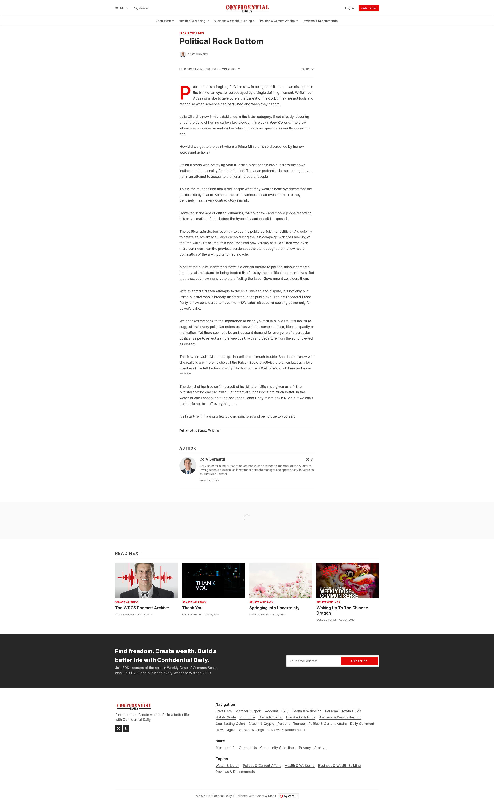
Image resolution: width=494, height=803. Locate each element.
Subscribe (368, 8)
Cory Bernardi (198, 54)
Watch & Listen (227, 765)
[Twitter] (307, 459)
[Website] (312, 459)
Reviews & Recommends (235, 772)
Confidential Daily (219, 796)
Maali (272, 796)
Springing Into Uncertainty (274, 607)
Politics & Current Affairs (262, 765)
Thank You (192, 607)
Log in (349, 8)
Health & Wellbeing (300, 765)
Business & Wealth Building (339, 765)
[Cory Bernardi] (182, 54)
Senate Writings (191, 33)
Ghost (259, 796)
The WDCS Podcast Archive (142, 607)
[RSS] (126, 728)
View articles (209, 480)
